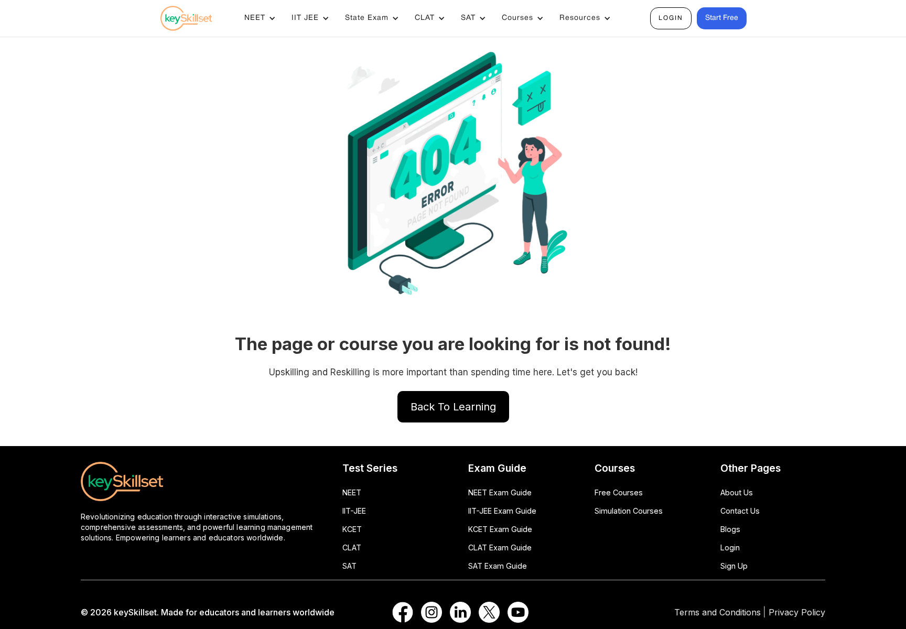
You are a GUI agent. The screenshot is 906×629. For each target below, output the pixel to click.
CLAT (351, 547)
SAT (349, 565)
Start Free (721, 18)
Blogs (730, 529)
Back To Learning (453, 406)
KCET (352, 529)
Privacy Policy (797, 612)
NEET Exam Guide (500, 492)
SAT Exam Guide (497, 565)
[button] (260, 18)
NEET (351, 492)
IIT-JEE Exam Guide (502, 510)
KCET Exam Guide (500, 529)
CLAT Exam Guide (500, 547)
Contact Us (740, 510)
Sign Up (734, 565)
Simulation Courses (629, 510)
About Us (736, 492)
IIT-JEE (354, 510)
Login (671, 18)
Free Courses (619, 492)
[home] (196, 18)
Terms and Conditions (717, 612)
